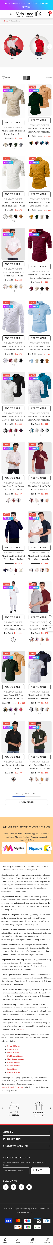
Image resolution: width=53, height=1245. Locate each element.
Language (9, 622)
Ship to (8, 612)
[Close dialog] (49, 597)
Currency (8, 633)
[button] (26, 616)
